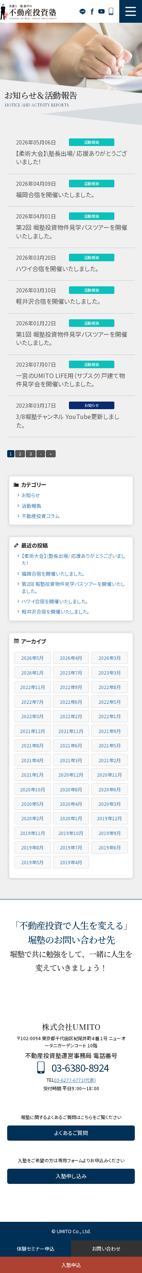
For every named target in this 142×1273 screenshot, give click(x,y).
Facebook (92, 11)
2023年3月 (109, 672)
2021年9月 (109, 731)
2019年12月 (109, 818)
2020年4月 (71, 804)
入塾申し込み (71, 1176)
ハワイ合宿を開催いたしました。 (55, 601)
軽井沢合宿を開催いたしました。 (56, 611)
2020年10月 (32, 789)
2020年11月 (109, 774)
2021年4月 (32, 760)
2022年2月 (71, 716)
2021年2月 (109, 760)
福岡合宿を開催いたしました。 (53, 573)
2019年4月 (71, 862)
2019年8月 (32, 847)
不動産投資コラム (40, 516)
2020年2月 (32, 818)
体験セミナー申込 (36, 1248)
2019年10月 (70, 833)
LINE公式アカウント (82, 11)
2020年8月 (71, 789)
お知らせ (31, 495)
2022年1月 (109, 716)
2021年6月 (71, 745)
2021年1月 (32, 774)
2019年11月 (32, 833)
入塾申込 (71, 1264)
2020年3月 (109, 804)
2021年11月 (70, 731)
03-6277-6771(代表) (75, 1080)
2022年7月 (32, 702)
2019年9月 (109, 833)
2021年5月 (109, 745)
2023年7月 (71, 672)
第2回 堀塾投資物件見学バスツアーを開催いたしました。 (73, 587)
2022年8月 (109, 687)
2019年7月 (71, 847)
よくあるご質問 (71, 1132)
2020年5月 (32, 804)
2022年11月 (32, 687)
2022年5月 (109, 702)
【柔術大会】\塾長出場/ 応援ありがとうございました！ (73, 559)
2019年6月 (109, 847)
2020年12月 (70, 774)
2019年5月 (32, 862)
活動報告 (31, 505)
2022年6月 (71, 702)
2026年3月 (109, 658)
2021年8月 (32, 745)
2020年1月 (71, 818)
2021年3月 (71, 760)
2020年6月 (109, 789)
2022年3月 (32, 716)
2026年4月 (71, 658)
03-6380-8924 (110, 11)
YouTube (101, 11)
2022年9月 (71, 687)
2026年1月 (32, 672)
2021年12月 (32, 731)
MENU (130, 11)
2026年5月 (32, 658)
